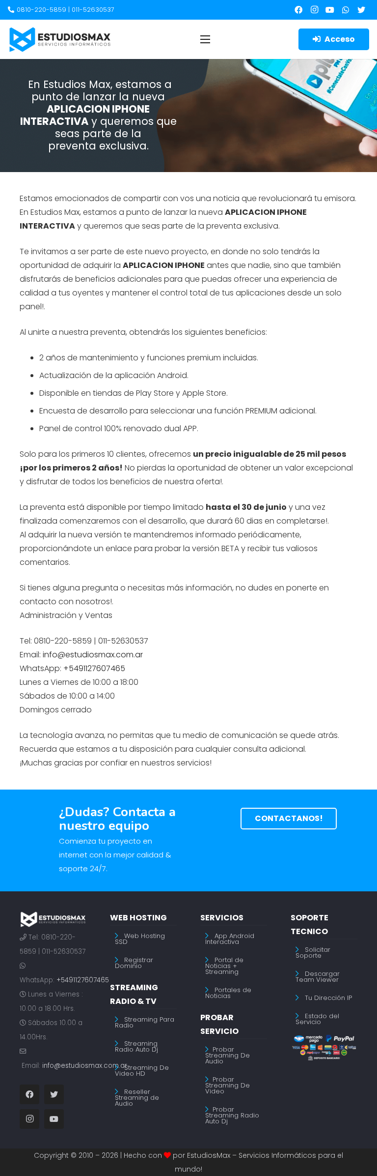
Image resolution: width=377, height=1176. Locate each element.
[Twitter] (361, 10)
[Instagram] (314, 10)
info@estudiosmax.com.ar (84, 1065)
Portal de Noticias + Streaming (224, 965)
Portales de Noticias (228, 992)
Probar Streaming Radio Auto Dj (232, 1115)
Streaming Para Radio (144, 1022)
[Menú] (205, 39)
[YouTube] (330, 10)
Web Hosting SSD (140, 938)
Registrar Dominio (134, 962)
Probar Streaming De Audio (227, 1055)
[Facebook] (298, 10)
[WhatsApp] (345, 10)
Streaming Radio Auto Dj (136, 1046)
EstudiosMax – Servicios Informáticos (251, 1155)
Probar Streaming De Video (227, 1085)
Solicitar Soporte (313, 952)
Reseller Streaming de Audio (137, 1097)
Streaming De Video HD (142, 1070)
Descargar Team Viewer (318, 976)
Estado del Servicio (317, 1019)
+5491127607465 (82, 980)
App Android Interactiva (229, 938)
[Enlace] (60, 39)
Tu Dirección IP (328, 997)
